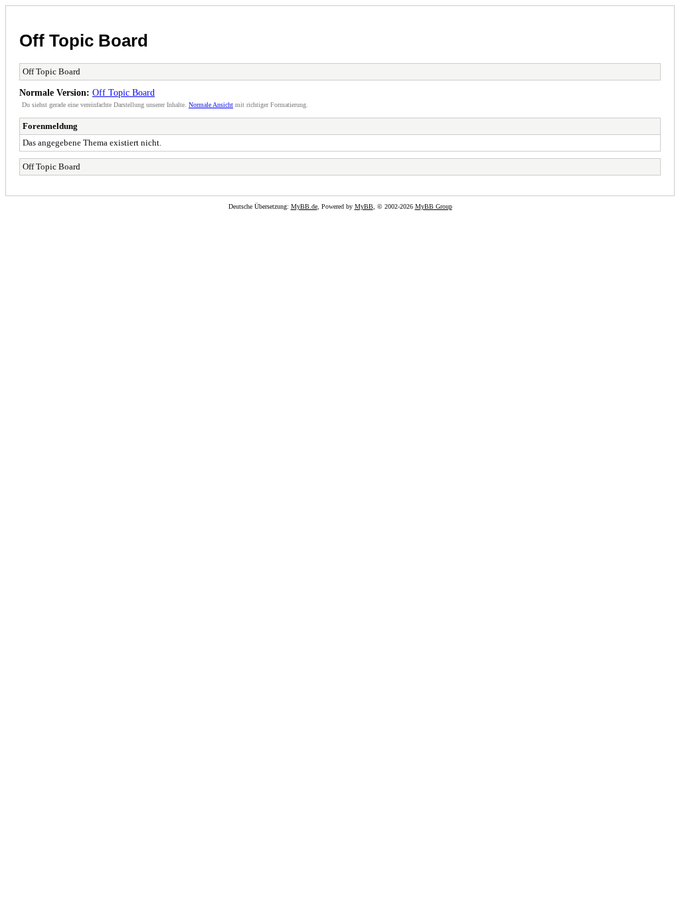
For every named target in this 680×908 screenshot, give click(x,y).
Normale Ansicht (211, 104)
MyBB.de (304, 206)
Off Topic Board (83, 41)
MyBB (364, 206)
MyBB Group (433, 206)
